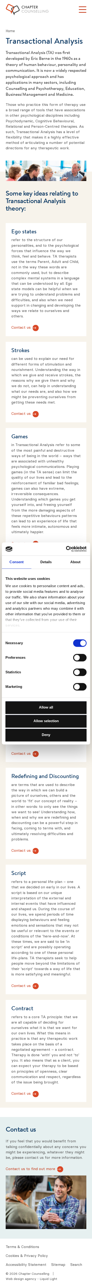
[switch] (80, 657)
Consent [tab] (16, 562)
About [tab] (75, 562)
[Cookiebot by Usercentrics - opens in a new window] (66, 549)
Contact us (21, 327)
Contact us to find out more (30, 1168)
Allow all (46, 707)
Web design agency (21, 1279)
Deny (46, 735)
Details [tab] (46, 562)
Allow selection (46, 721)
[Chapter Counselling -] (27, 9)
